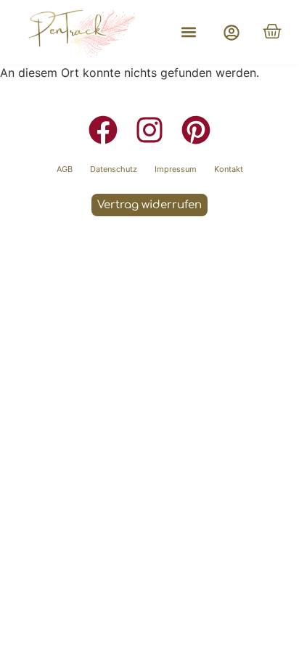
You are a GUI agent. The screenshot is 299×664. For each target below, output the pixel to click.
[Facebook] (103, 129)
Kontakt (228, 169)
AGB (65, 169)
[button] (188, 32)
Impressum (176, 169)
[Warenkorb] (272, 31)
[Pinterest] (195, 129)
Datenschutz (113, 169)
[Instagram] (149, 129)
